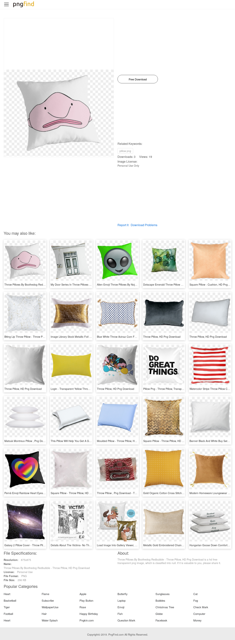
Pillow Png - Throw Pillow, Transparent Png (168, 389)
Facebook (161, 620)
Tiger (7, 607)
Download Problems (144, 225)
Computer (199, 614)
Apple (82, 594)
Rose (82, 607)
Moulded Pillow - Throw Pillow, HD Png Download (125, 441)
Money (197, 620)
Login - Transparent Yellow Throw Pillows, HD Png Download (86, 389)
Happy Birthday (88, 614)
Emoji (121, 607)
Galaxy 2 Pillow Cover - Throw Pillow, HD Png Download (36, 545)
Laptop (122, 600)
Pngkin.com (86, 620)
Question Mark (126, 620)
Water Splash (50, 620)
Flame (45, 594)
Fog (195, 600)
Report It (123, 225)
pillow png (125, 151)
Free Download (138, 79)
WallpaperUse (50, 607)
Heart (7, 594)
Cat (195, 594)
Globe (159, 614)
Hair (44, 614)
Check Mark (200, 607)
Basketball (10, 600)
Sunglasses (163, 594)
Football (8, 614)
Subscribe (48, 600)
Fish (120, 614)
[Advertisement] (59, 44)
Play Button (86, 600)
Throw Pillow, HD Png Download (161, 336)
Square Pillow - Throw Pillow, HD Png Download (171, 441)
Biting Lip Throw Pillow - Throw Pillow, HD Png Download (37, 336)
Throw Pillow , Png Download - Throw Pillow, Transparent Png (133, 493)
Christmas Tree (165, 607)
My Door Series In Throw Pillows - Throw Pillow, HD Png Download (89, 284)
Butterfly (123, 594)
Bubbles (160, 600)
